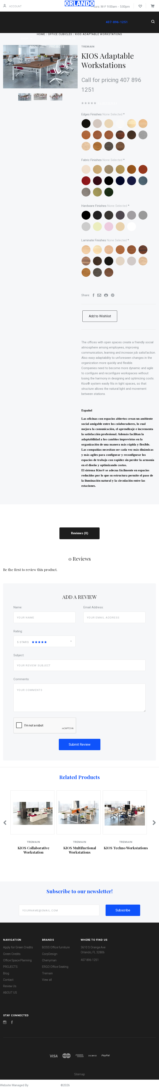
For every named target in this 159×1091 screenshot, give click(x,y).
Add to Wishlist (100, 316)
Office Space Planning (17, 960)
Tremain (88, 46)
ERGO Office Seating (55, 966)
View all (47, 979)
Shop (25, 38)
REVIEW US (68, 38)
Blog (6, 973)
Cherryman (49, 960)
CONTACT (47, 38)
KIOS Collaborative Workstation (33, 850)
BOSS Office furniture (56, 947)
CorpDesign (49, 954)
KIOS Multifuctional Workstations (79, 850)
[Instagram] (4, 1023)
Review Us (9, 986)
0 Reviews (107, 103)
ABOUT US (36, 47)
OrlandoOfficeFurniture (45, 1085)
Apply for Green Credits (18, 947)
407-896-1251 (117, 22)
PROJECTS (56, 47)
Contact (8, 979)
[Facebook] (12, 1023)
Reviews (77, 533)
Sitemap (79, 1074)
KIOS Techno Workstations (126, 848)
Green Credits (11, 954)
